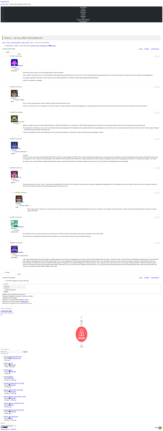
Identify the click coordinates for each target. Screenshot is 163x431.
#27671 (157, 139)
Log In (141, 49)
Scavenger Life (5, 1)
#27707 (157, 217)
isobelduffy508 (24, 301)
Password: (7, 288)
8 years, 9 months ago (41, 45)
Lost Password (155, 49)
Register (147, 49)
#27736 (157, 243)
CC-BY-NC (13, 429)
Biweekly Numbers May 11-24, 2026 (14, 383)
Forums (8, 42)
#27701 (157, 192)
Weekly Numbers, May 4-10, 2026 (13, 390)
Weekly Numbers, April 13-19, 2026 (14, 410)
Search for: (4, 351)
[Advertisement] (34, 28)
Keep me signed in (11, 289)
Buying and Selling (15, 42)
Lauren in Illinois (8, 376)
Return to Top (158, 427)
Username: (7, 286)
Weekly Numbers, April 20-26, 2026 (14, 403)
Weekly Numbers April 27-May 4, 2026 (14, 396)
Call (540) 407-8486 (6, 311)
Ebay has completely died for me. (13, 356)
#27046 (157, 87)
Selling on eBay (25, 42)
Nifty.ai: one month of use (11, 416)
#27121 (157, 112)
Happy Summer (8, 363)
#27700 (157, 168)
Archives (3, 425)
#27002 (157, 56)
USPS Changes (8, 370)
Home (3, 42)
